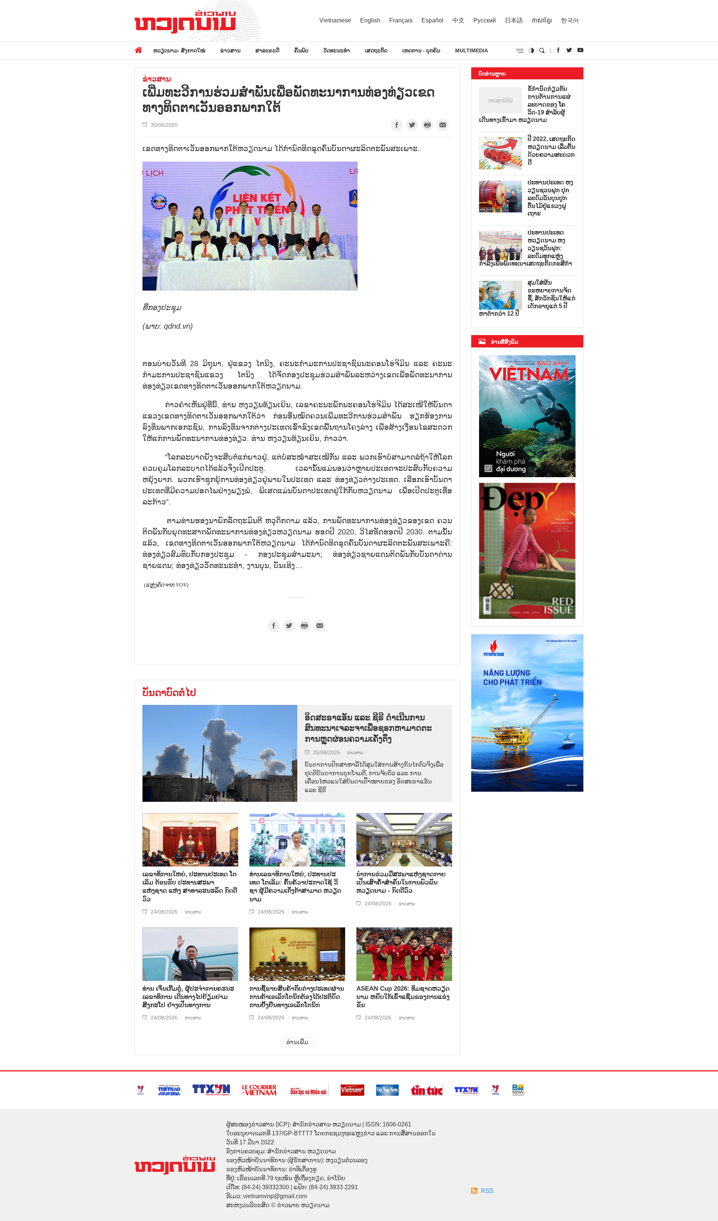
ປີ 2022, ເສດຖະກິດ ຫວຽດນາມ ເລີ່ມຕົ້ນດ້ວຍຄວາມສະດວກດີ (552, 150)
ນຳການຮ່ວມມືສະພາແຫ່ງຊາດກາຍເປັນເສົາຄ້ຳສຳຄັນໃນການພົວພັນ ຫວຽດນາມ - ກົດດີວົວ (401, 882)
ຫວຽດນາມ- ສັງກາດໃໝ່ (179, 50)
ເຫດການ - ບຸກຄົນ (421, 50)
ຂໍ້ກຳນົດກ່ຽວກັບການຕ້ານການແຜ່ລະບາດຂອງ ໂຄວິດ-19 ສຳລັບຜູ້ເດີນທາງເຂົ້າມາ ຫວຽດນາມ (525, 104)
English (370, 20)
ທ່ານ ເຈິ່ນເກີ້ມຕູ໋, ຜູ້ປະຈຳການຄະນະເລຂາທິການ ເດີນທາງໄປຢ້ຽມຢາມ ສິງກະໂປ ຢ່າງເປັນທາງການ (188, 997)
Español (432, 20)
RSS (487, 1191)
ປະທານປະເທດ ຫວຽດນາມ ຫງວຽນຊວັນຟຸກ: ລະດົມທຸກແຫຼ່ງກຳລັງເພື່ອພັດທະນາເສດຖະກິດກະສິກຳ (525, 248)
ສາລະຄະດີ (267, 50)
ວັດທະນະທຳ (336, 50)
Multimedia (471, 50)
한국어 (570, 20)
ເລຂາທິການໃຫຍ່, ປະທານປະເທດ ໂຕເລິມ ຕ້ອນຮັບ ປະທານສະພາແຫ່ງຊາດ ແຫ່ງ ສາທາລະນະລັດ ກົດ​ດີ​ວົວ (189, 886)
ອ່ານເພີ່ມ (297, 1042)
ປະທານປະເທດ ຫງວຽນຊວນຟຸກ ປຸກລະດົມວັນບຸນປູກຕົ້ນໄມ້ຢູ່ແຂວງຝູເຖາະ (550, 198)
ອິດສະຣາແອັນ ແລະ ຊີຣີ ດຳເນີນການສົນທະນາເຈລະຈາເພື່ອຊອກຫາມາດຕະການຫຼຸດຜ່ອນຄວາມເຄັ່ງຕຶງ (368, 728)
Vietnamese (335, 20)
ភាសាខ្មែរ (542, 20)
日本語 (514, 20)
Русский (484, 20)
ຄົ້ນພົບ (301, 50)
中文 (458, 20)
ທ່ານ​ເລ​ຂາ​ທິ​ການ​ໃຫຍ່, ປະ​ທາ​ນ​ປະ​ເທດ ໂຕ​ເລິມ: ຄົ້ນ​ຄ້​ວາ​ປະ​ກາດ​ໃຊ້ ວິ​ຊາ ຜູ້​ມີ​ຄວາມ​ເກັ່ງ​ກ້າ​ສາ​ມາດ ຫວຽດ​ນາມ (295, 886)
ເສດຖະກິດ (376, 50)
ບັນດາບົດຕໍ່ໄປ (169, 692)
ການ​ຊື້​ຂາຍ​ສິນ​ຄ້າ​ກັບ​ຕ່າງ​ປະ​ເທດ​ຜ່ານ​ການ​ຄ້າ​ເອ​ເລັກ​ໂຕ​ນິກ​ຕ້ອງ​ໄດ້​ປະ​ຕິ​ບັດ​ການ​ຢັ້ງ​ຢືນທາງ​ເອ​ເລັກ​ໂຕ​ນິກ (296, 997)
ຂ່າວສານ (230, 50)
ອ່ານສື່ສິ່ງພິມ (504, 342)
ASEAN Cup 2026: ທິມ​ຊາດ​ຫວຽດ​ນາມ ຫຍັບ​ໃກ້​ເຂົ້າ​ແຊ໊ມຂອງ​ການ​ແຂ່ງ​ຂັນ (402, 997)
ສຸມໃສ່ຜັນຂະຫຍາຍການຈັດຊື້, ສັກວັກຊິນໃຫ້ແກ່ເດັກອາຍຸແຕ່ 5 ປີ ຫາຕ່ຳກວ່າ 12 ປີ (527, 298)
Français (400, 20)
